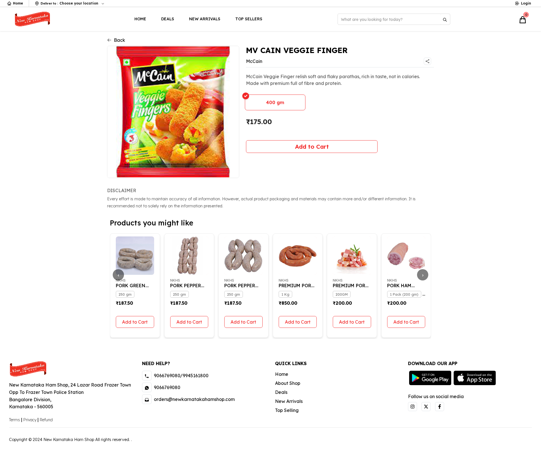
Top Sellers (248, 18)
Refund (46, 419)
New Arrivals (204, 18)
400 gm (275, 102)
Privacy (29, 419)
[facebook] (439, 406)
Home (18, 3)
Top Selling (287, 410)
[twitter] (426, 406)
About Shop (287, 383)
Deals (167, 18)
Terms (14, 419)
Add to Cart (312, 146)
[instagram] (412, 406)
